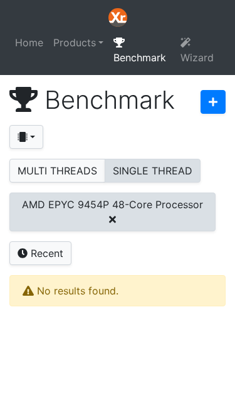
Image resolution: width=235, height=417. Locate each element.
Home (29, 42)
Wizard (197, 57)
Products (74, 42)
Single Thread (152, 170)
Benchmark (139, 57)
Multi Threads (57, 170)
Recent (45, 253)
